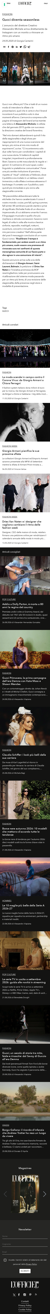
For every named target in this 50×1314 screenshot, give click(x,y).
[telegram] (29, 47)
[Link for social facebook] (19, 1295)
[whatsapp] (25, 47)
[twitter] (21, 47)
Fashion (7, 14)
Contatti (25, 1301)
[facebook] (8, 47)
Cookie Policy (24, 1309)
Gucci (5, 311)
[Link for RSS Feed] (36, 1295)
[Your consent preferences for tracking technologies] (4, 4)
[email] (4, 47)
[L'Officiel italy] (25, 3)
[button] (44, 1194)
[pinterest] (13, 47)
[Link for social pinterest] (30, 1295)
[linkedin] (17, 47)
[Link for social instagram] (24, 1295)
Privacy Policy (31, 1264)
